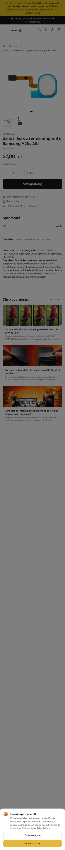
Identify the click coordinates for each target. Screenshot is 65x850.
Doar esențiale (32, 835)
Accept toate (32, 843)
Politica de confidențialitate (36, 828)
